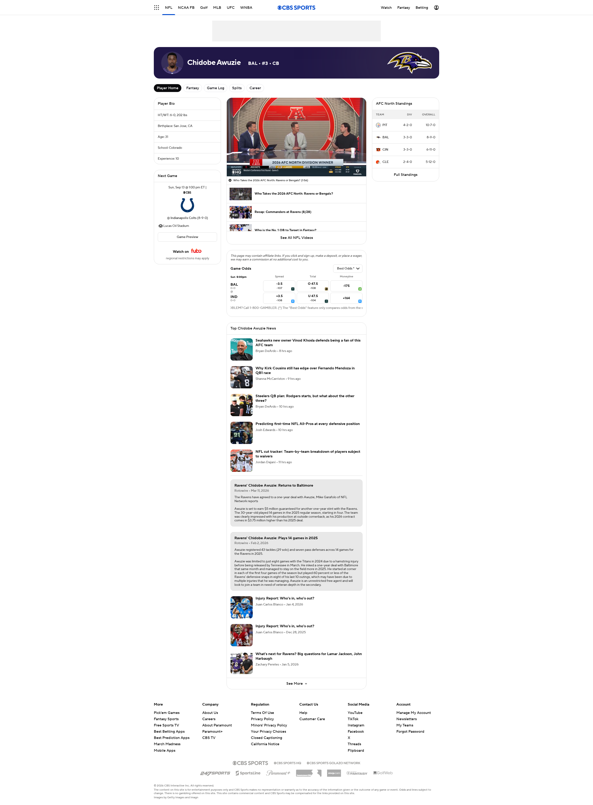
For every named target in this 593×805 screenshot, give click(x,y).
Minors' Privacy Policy (269, 725)
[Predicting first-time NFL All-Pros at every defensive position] (241, 433)
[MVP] (334, 771)
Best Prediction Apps (171, 737)
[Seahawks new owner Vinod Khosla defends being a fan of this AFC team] (241, 349)
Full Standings (405, 174)
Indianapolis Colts (183, 218)
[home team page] (187, 205)
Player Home (167, 88)
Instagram (356, 725)
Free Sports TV (166, 725)
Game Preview (187, 237)
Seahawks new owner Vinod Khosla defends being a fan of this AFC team (307, 342)
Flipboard (356, 750)
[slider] (296, 163)
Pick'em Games (167, 712)
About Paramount (217, 725)
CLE (385, 162)
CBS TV (208, 737)
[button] (156, 7)
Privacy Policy (262, 719)
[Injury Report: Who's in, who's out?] (241, 607)
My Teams (404, 725)
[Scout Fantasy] (357, 772)
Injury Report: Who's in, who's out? (284, 598)
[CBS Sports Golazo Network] (333, 762)
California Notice (265, 739)
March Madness (167, 744)
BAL (385, 137)
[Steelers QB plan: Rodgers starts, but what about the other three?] (241, 405)
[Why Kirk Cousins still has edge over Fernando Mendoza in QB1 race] (241, 377)
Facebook (356, 731)
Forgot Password (410, 731)
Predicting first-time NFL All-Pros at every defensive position (307, 424)
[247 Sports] (215, 772)
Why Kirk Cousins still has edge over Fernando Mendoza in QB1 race (305, 370)
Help (303, 712)
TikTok (353, 719)
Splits (237, 88)
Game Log (215, 88)
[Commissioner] (309, 771)
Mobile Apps (164, 750)
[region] (296, 137)
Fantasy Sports (166, 719)
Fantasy (192, 88)
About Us (210, 712)
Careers (208, 719)
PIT (384, 125)
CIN (385, 150)
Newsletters (406, 719)
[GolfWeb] (383, 773)
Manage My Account (413, 712)
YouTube (355, 712)
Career (255, 88)
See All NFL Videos (296, 237)
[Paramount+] (278, 772)
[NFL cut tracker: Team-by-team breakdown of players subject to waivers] (241, 461)
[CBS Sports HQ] (287, 762)
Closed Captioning (266, 733)
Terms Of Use (262, 712)
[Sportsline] (248, 772)
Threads (354, 744)
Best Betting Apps (169, 731)
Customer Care (312, 719)
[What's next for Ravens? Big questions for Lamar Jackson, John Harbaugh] (241, 663)
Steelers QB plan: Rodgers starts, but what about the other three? (304, 398)
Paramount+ (212, 731)
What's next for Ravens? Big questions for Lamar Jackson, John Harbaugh (308, 656)
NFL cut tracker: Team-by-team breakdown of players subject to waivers (307, 453)
